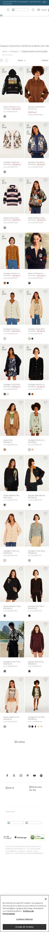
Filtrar (20, 60)
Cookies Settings (24, 919)
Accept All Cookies (24, 927)
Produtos (14, 51)
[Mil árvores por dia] (36, 795)
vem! (44, 2)
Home (4, 51)
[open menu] (8, 10)
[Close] (46, 899)
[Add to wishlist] (20, 69)
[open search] (33, 10)
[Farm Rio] (21, 10)
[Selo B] (11, 795)
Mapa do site (10, 812)
